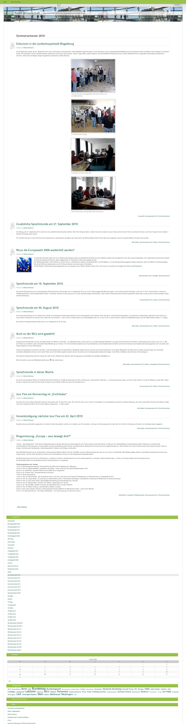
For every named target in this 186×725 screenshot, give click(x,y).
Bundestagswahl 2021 (14, 533)
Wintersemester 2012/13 (14, 632)
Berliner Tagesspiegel (14, 711)
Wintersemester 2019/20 (14, 647)
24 (20, 674)
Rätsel (9, 572)
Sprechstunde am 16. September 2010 (39, 283)
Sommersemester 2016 (14, 590)
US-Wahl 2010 (12, 611)
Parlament (62, 691)
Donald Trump (128, 689)
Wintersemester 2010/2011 (15, 626)
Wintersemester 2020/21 (14, 650)
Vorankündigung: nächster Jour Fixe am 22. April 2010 (49, 416)
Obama (53, 691)
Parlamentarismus (75, 692)
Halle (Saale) (135, 242)
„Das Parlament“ (137, 266)
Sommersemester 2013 (14, 584)
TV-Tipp (159, 692)
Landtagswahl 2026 (13, 560)
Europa (141, 689)
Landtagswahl (20, 692)
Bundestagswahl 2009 (14, 524)
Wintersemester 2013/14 (14, 635)
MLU (46, 691)
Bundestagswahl (54, 688)
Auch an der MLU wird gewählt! (35, 333)
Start (5, 2)
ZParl (75, 694)
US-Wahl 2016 (12, 617)
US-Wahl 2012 (12, 614)
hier (147, 238)
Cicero (9, 720)
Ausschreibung (16, 689)
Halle (147, 688)
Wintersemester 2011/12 (14, 629)
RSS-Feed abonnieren (59, 4)
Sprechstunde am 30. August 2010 (37, 307)
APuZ (9, 689)
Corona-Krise (89, 689)
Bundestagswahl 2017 (14, 530)
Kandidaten (104, 356)
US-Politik (10, 608)
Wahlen (46, 694)
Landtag (11, 691)
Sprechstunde (136, 692)
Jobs (169, 689)
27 (95, 674)
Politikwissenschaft (139, 495)
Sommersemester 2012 (14, 581)
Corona (82, 689)
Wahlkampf (55, 694)
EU (136, 689)
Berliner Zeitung (12, 714)
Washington (67, 694)
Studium (155, 242)
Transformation (153, 692)
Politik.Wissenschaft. (28, 13)
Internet (163, 689)
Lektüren (10, 563)
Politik (89, 692)
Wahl (40, 694)
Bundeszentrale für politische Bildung (70, 689)
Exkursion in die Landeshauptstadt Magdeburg (45, 43)
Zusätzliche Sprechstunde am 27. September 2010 (47, 224)
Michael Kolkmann (29, 48)
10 (20, 669)
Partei (84, 692)
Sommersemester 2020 (14, 593)
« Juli (9, 681)
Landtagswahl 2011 (13, 551)
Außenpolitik (122, 495)
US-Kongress (11, 694)
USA (18, 694)
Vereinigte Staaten (29, 694)
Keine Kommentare (164, 216)
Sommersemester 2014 (14, 587)
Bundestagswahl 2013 (14, 527)
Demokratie (98, 689)
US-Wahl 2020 (12, 620)
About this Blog (15, 2)
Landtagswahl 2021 (13, 557)
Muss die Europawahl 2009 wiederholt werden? (45, 250)
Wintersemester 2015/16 (14, 641)
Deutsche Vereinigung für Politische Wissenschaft (21, 723)
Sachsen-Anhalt (124, 691)
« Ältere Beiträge (21, 507)
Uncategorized (154, 364)
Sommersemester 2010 (151, 216)
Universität (175, 692)
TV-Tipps (10, 602)
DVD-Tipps (10, 539)
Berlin (24, 688)
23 (166, 672)
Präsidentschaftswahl (112, 692)
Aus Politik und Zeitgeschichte (16, 708)
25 (45, 674)
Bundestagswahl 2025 (14, 536)
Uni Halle (166, 691)
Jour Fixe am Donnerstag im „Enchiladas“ (41, 394)
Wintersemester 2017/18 (14, 644)
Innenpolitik (141, 216)
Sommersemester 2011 (14, 578)
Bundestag (39, 688)
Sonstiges (155, 276)
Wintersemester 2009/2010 (15, 623)
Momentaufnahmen (13, 566)
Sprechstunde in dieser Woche (34, 372)
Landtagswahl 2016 (13, 554)
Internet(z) (10, 548)
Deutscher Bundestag (112, 688)
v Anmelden (177, 4)
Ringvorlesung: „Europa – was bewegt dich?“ (43, 436)
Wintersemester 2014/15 (14, 638)
